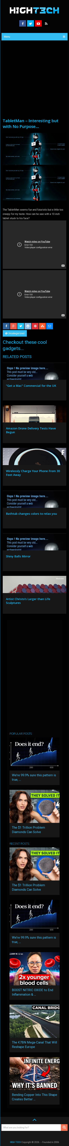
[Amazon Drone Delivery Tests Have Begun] (34, 414)
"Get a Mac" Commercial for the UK (31, 386)
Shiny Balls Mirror (18, 556)
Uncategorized (16, 333)
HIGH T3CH (15, 1142)
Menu (7, 36)
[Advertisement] (34, 82)
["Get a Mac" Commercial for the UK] (34, 372)
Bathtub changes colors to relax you (31, 514)
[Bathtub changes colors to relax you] (34, 500)
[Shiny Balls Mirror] (34, 542)
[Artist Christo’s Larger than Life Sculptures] (34, 585)
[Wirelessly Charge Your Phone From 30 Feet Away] (34, 457)
